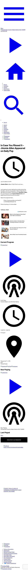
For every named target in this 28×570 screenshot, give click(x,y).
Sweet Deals (7, 90)
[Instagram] (7, 139)
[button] (14, 216)
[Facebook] (7, 136)
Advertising (6, 89)
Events (5, 87)
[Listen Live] (14, 258)
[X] (6, 137)
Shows (5, 84)
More (2, 435)
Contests (6, 86)
